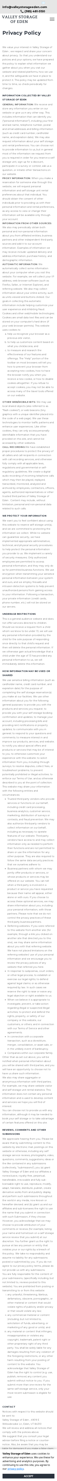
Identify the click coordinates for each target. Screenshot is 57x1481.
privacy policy (16, 1468)
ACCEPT (28, 1476)
